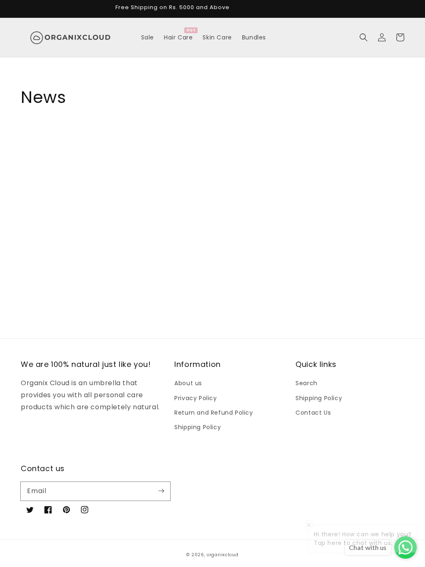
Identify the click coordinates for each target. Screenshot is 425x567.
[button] (363, 37)
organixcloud (222, 555)
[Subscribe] (161, 491)
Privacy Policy (195, 398)
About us (188, 383)
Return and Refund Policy (213, 412)
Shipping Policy (197, 427)
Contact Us (313, 412)
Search (307, 383)
